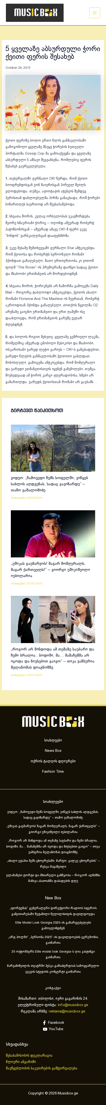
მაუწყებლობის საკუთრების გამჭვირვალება (41, 1068)
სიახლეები (18, 498)
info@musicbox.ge (73, 1005)
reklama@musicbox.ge (67, 1011)
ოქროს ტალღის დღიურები (53, 761)
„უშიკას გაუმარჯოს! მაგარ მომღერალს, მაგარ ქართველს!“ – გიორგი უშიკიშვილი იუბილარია (50, 570)
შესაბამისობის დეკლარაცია (29, 1055)
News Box (53, 751)
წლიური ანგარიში (21, 1062)
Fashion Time (53, 771)
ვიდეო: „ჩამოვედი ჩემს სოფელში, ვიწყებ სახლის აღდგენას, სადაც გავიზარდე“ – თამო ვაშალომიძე (49, 484)
